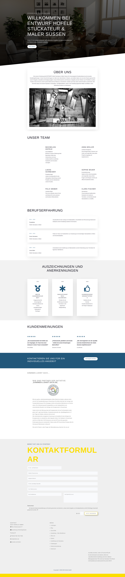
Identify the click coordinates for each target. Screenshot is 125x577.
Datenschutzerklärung (56, 546)
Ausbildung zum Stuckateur (57, 541)
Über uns (53, 535)
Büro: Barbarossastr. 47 (17, 526)
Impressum (53, 548)
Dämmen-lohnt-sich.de (45, 382)
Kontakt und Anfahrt (16, 542)
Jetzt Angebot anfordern (90, 358)
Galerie (52, 538)
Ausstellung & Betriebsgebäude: (19, 529)
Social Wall (53, 530)
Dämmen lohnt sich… (38, 373)
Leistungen (53, 525)
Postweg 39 (13, 532)
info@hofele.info (15, 539)
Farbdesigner (54, 543)
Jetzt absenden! (91, 513)
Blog (52, 528)
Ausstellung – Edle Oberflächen (58, 533)
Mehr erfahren (32, 46)
